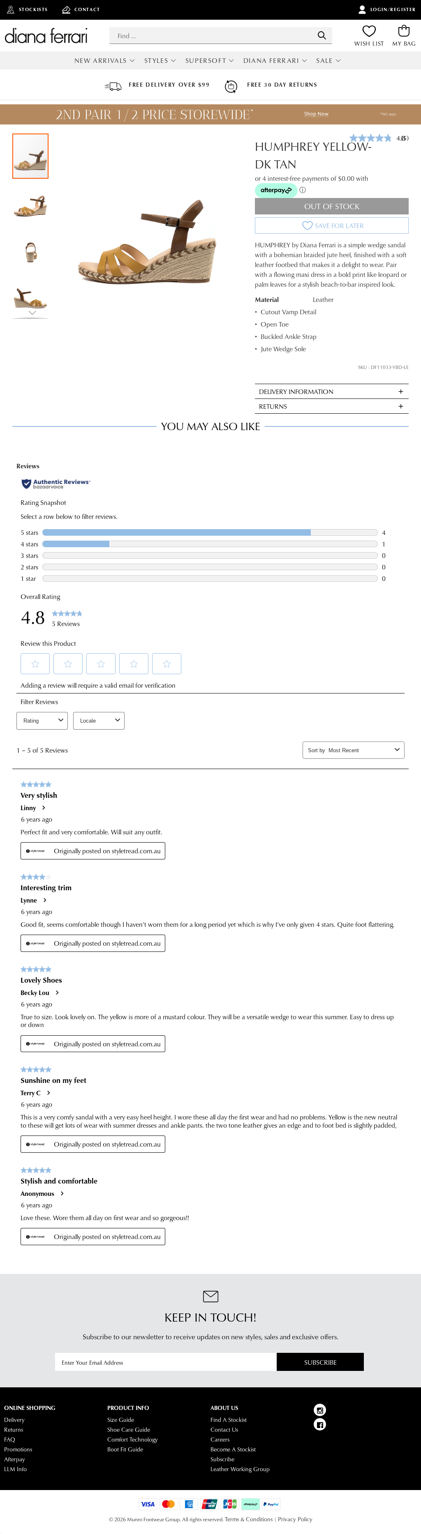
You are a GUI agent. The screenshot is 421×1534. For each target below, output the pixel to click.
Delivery (14, 1420)
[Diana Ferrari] (46, 35)
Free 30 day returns (282, 85)
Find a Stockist (228, 1420)
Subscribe (320, 1362)
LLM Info (15, 1469)
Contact (87, 9)
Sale (324, 60)
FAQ (9, 1439)
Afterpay (14, 1459)
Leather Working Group (240, 1469)
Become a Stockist (233, 1449)
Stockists (33, 9)
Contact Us (224, 1430)
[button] (30, 202)
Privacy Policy (295, 1519)
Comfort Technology (132, 1439)
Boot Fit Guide (125, 1449)
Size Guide (120, 1420)
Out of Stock (332, 206)
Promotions (18, 1449)
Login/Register (393, 9)
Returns (13, 1430)
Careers (219, 1439)
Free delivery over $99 (169, 85)
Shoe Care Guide (128, 1430)
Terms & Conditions (249, 1519)
